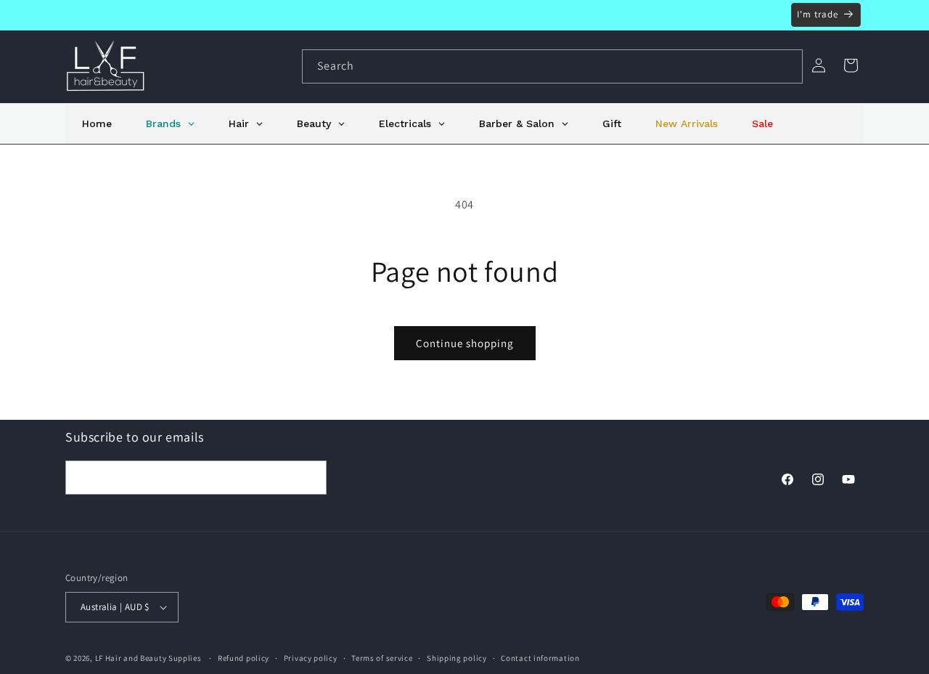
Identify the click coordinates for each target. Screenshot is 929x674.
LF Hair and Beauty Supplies (148, 658)
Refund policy (243, 658)
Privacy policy (310, 658)
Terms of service (381, 658)
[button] (851, 65)
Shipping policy (457, 658)
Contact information (540, 658)
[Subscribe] (310, 477)
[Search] (786, 66)
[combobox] (552, 66)
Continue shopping (465, 343)
